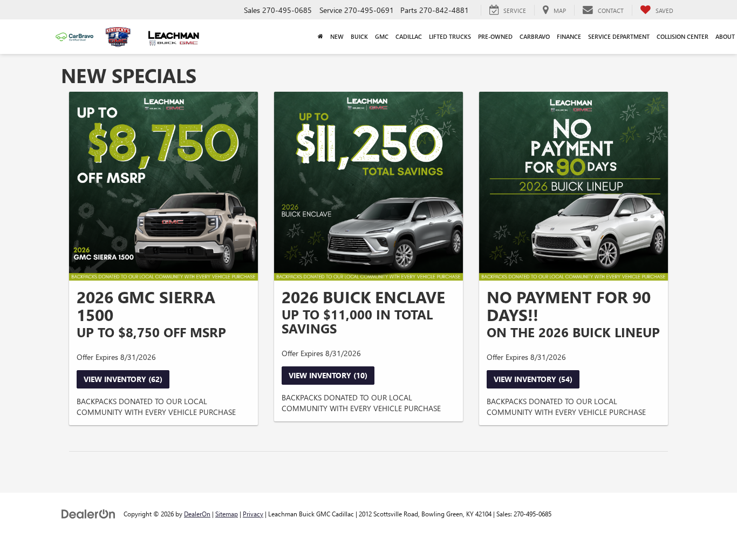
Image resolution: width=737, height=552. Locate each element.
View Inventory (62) (123, 379)
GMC (381, 36)
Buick (359, 36)
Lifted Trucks (450, 36)
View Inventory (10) (328, 375)
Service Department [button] (619, 36)
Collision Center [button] (682, 36)
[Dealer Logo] (121, 37)
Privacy (253, 513)
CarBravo (535, 36)
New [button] (337, 36)
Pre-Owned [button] (495, 36)
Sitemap (226, 513)
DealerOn (197, 513)
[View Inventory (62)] (163, 186)
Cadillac (408, 36)
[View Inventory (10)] (368, 186)
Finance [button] (569, 36)
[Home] (320, 36)
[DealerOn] (88, 513)
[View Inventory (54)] (573, 186)
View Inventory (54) (533, 379)
